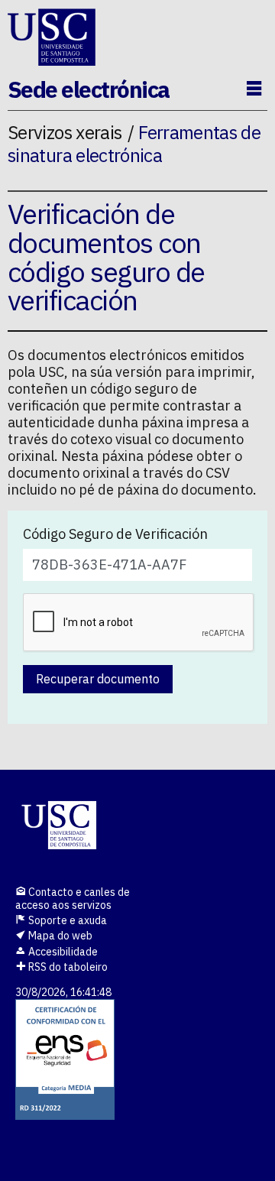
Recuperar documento (98, 678)
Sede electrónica (89, 89)
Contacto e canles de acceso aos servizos (72, 898)
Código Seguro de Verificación (115, 534)
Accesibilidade (62, 952)
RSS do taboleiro (67, 967)
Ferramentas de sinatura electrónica (134, 143)
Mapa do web (59, 936)
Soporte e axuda (66, 920)
